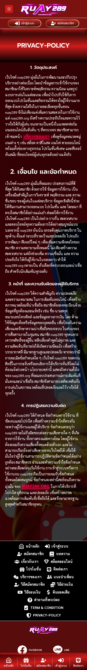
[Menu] (9, 9)
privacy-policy (47, 615)
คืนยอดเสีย (61, 592)
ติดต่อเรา (60, 569)
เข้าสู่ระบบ (27, 23)
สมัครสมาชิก (65, 23)
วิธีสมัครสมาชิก (33, 584)
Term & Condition (46, 607)
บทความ (63, 554)
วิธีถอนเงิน (32, 592)
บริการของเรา (36, 136)
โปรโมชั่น (33, 569)
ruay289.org (35, 486)
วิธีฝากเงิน (65, 584)
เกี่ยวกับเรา (29, 561)
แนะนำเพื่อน (64, 576)
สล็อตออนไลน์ (61, 561)
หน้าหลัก (32, 546)
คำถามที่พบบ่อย (47, 600)
